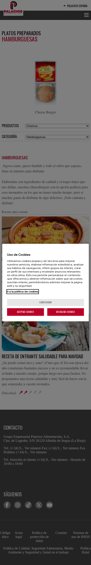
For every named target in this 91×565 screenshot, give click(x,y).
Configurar (45, 302)
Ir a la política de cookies (22, 291)
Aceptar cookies (25, 312)
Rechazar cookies (65, 312)
